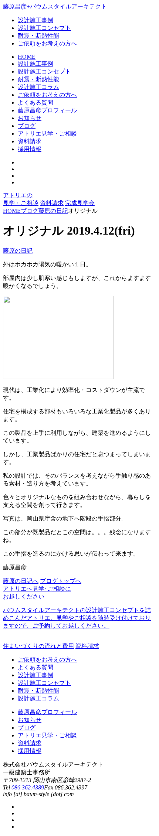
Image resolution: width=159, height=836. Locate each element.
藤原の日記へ (20, 581)
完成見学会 (80, 203)
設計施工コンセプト (44, 28)
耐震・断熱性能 (38, 36)
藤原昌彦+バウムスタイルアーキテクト (55, 6)
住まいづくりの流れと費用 (38, 646)
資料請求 (52, 203)
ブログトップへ (60, 581)
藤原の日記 (18, 251)
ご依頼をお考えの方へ (47, 43)
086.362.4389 (27, 787)
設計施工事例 (35, 20)
